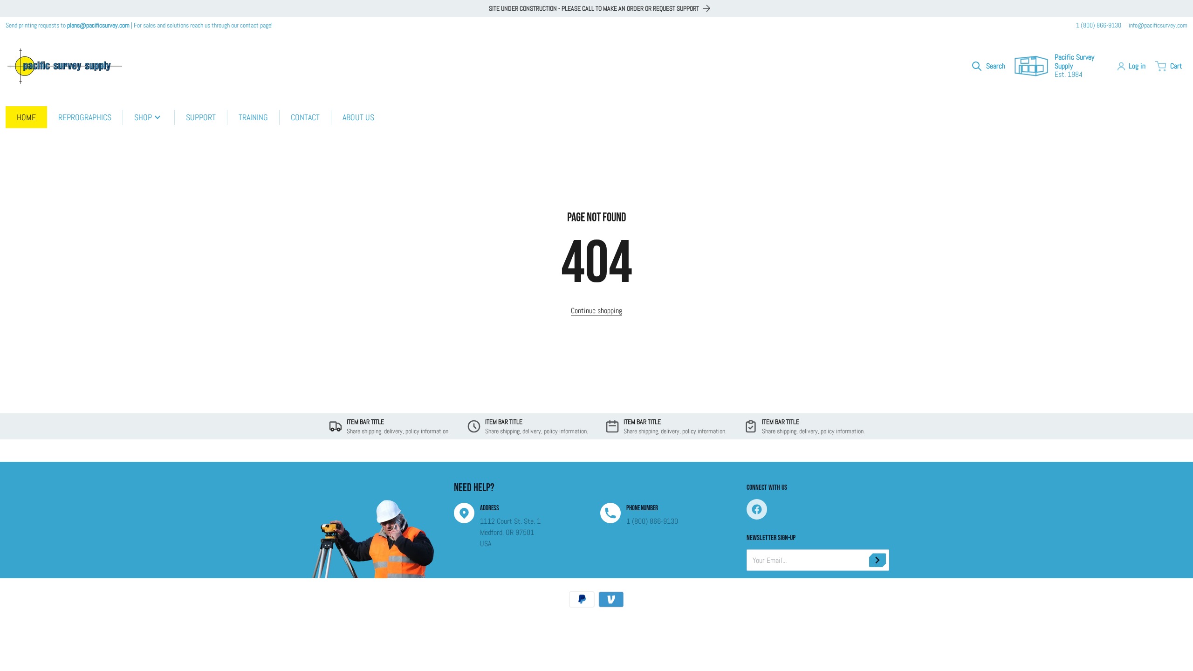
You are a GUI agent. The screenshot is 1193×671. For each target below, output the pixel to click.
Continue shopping (596, 310)
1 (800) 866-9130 (1098, 25)
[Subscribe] (877, 560)
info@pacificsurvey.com (1158, 25)
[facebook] (757, 509)
